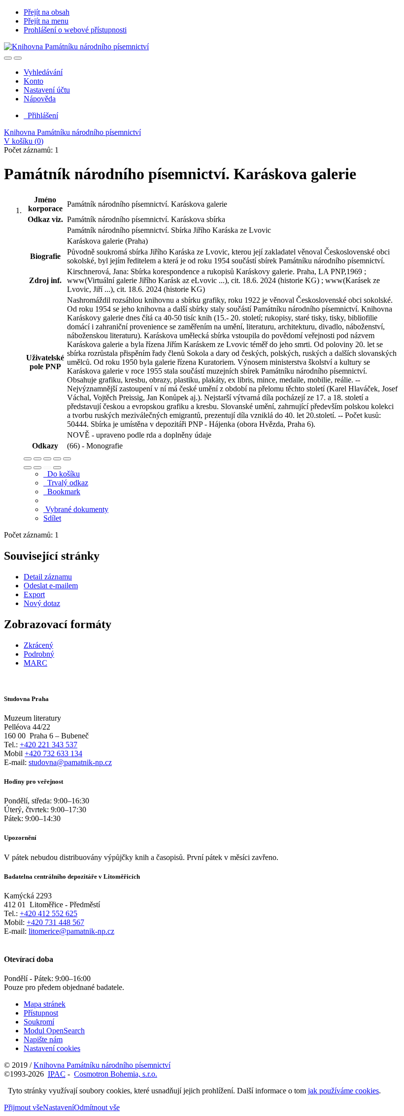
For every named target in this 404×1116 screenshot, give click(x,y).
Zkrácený (38, 645)
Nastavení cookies (52, 1048)
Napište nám (43, 1039)
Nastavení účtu (47, 90)
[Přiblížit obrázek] (28, 458)
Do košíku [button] (61, 474)
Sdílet (52, 518)
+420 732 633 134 (53, 753)
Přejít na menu (46, 21)
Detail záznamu (48, 577)
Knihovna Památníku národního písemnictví (72, 132)
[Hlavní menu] (18, 58)
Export (34, 594)
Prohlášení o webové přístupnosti (75, 30)
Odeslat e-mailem (51, 585)
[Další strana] (57, 467)
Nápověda (40, 99)
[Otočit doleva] (28, 467)
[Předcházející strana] (47, 467)
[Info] (67, 458)
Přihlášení (41, 115)
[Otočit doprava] (37, 467)
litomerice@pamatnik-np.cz (71, 931)
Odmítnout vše (97, 1107)
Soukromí (39, 1022)
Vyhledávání (43, 72)
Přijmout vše (23, 1107)
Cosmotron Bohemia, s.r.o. (115, 1074)
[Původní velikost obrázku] (47, 458)
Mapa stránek (45, 1004)
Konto (33, 81)
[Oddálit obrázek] (37, 458)
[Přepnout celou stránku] (57, 458)
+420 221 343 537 (48, 744)
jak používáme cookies (343, 1090)
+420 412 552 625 (48, 913)
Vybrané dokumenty (75, 509)
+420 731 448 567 (55, 922)
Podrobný (39, 654)
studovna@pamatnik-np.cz (70, 762)
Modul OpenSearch (54, 1030)
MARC (35, 663)
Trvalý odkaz (65, 482)
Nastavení (58, 1107)
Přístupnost (41, 1013)
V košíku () (23, 141)
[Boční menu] (8, 58)
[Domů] (76, 46)
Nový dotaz (42, 603)
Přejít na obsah (46, 12)
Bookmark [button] (61, 491)
